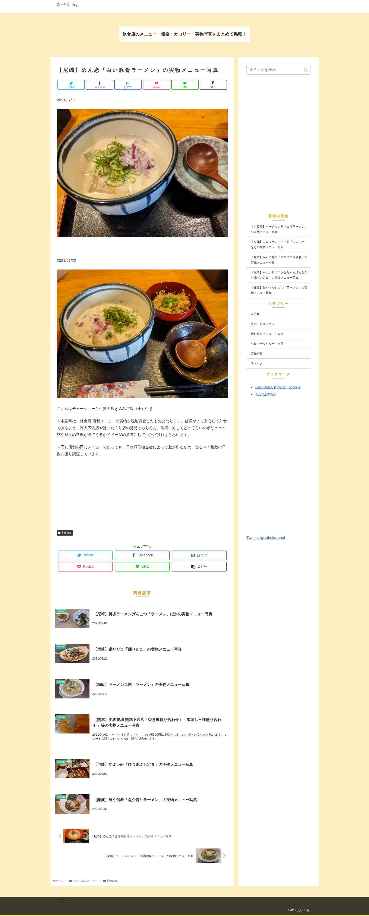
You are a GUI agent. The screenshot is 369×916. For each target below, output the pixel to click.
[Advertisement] (142, 499)
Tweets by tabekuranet (265, 538)
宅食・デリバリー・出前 (267, 343)
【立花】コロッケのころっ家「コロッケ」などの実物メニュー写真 (279, 244)
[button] (306, 70)
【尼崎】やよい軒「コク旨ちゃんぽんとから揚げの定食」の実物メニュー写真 (279, 275)
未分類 (255, 314)
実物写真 (66, 532)
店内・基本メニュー (264, 324)
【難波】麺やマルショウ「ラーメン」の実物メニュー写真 (279, 290)
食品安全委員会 (265, 394)
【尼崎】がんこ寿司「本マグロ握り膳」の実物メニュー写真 (279, 259)
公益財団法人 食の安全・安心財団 (278, 387)
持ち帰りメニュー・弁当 (267, 334)
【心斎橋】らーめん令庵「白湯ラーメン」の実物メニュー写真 (279, 229)
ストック (257, 363)
